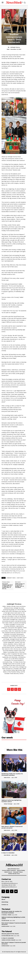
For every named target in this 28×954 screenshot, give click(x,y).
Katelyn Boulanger (8, 803)
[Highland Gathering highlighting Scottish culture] (14, 789)
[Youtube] (16, 891)
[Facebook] (8, 689)
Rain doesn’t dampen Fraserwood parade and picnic (12, 827)
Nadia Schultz (7, 777)
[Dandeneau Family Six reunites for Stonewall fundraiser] (14, 763)
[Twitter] (12, 689)
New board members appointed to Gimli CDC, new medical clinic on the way (7, 586)
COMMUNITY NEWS (11, 577)
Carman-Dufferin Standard (8, 940)
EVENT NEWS (20, 577)
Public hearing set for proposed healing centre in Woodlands (19, 585)
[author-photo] (3, 777)
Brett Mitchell (7, 855)
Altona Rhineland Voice (7, 935)
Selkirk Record (5, 920)
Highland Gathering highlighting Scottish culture (11, 800)
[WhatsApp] (19, 689)
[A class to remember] (14, 842)
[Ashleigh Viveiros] (14, 598)
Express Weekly (6, 926)
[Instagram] (7, 891)
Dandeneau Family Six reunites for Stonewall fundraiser (12, 774)
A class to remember (8, 853)
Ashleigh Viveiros (15, 47)
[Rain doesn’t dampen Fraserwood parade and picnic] (14, 815)
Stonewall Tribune (6, 914)
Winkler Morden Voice (14, 31)
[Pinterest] (15, 689)
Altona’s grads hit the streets (10, 933)
